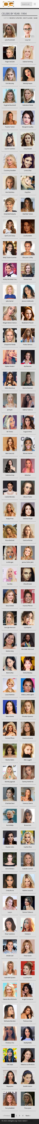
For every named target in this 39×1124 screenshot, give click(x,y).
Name (35, 18)
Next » (28, 1116)
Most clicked (27, 18)
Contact (30, 1121)
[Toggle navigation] (34, 4)
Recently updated (16, 18)
